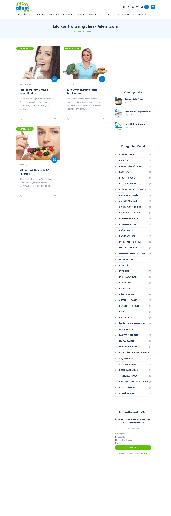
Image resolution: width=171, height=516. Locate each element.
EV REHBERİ (124, 271)
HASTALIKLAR (123, 14)
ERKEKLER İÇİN (126, 259)
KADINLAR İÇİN (126, 329)
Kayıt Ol (133, 447)
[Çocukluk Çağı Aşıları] (118, 127)
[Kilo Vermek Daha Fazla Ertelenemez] (85, 62)
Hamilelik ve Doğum (124, 440)
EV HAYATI (67, 14)
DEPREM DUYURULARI (129, 218)
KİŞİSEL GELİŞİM (126, 341)
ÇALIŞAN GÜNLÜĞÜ (128, 201)
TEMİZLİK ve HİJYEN (128, 376)
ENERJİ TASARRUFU (128, 248)
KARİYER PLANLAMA (128, 335)
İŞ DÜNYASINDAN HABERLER (132, 323)
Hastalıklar (120, 437)
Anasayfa (80, 31)
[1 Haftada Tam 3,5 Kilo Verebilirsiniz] (38, 62)
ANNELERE (124, 160)
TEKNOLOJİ (109, 14)
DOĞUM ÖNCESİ (126, 230)
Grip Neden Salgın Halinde (138, 111)
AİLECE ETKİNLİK (126, 154)
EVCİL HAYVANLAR (128, 277)
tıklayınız (144, 453)
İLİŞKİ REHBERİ (125, 318)
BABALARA (124, 172)
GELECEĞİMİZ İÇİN (25, 14)
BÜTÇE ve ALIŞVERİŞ (128, 195)
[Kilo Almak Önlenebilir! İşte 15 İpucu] (38, 143)
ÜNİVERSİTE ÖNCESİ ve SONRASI (134, 382)
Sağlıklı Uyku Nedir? (135, 99)
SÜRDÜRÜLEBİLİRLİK (128, 370)
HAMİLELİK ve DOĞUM (129, 306)
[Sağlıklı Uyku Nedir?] (118, 101)
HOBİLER (123, 312)
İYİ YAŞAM (40, 14)
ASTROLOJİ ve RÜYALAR (130, 166)
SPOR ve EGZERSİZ (127, 364)
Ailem (118, 443)
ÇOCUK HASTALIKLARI (129, 213)
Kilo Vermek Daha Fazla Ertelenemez (82, 91)
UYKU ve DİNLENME (128, 387)
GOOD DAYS (124, 288)
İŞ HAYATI (80, 14)
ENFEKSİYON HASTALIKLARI (132, 253)
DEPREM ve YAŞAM (127, 224)
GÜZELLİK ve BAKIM (128, 300)
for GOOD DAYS (139, 14)
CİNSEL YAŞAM (94, 14)
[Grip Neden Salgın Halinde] (118, 114)
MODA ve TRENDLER (128, 347)
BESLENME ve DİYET (25, 48)
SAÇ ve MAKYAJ (126, 358)
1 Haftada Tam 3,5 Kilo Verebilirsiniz (34, 91)
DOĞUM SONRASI (127, 236)
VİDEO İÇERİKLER (127, 393)
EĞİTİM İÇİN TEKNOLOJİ (130, 242)
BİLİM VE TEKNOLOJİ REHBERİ (132, 189)
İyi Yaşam (120, 434)
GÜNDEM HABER (126, 294)
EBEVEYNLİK (54, 14)
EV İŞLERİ (123, 265)
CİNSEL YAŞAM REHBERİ (130, 207)
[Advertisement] (133, 63)
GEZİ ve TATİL (125, 283)
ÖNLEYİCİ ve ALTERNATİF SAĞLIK (134, 352)
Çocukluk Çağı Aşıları (135, 124)
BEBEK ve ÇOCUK (127, 178)
